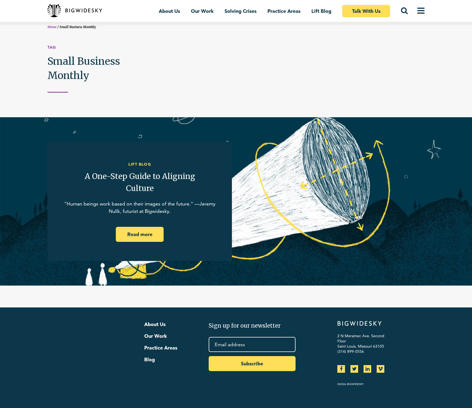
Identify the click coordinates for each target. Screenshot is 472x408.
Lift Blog (321, 11)
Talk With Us (366, 11)
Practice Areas (283, 11)
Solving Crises (240, 11)
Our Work (202, 11)
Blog (149, 359)
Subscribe (252, 363)
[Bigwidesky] (75, 11)
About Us (169, 11)
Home (52, 27)
